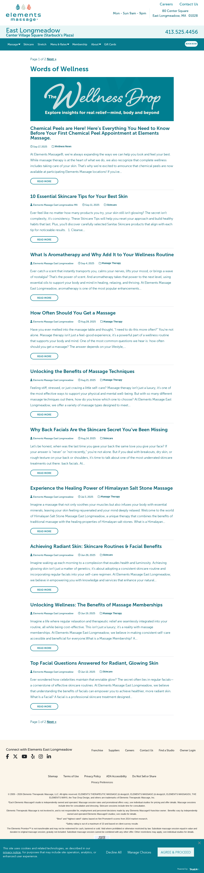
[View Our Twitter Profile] (15, 756)
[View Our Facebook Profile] (7, 756)
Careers (166, 4)
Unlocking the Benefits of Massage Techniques (82, 371)
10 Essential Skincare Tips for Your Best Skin (79, 196)
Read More (44, 181)
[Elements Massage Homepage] (26, 13)
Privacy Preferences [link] (102, 782)
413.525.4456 (181, 32)
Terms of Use (71, 776)
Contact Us (188, 4)
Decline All (114, 852)
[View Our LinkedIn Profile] (49, 756)
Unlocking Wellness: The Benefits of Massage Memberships (96, 604)
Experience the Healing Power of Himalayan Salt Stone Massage (101, 488)
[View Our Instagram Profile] (40, 756)
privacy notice (12, 852)
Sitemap (53, 776)
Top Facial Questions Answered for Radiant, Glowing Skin (94, 663)
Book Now (191, 44)
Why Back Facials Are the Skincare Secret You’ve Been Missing (99, 429)
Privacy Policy (92, 776)
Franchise (97, 750)
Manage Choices (139, 852)
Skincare (111, 205)
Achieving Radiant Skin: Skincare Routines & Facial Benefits (96, 546)
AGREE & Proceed (176, 852)
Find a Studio (166, 750)
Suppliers (114, 750)
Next (51, 59)
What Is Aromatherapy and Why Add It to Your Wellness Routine (102, 254)
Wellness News (62, 146)
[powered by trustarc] (194, 869)
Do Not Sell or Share (144, 776)
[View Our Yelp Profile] (32, 756)
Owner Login (188, 750)
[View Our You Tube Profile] (24, 756)
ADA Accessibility (116, 776)
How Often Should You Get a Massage (73, 312)
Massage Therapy (111, 263)
